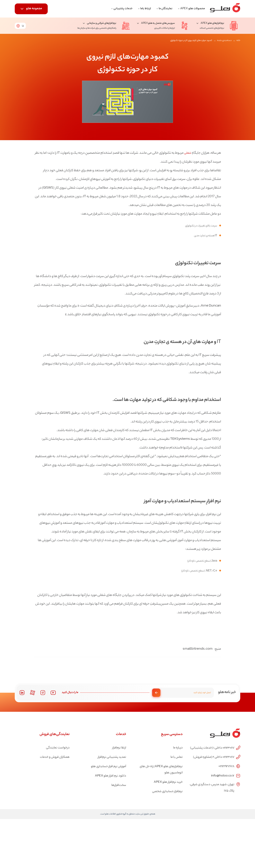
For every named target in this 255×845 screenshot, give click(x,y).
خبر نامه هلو (227, 692)
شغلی (187, 153)
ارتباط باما (145, 8)
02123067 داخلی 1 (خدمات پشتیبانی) (212, 748)
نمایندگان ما (165, 8)
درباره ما (178, 747)
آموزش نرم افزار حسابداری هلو (108, 766)
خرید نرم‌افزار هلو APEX (168, 782)
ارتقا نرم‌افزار (119, 747)
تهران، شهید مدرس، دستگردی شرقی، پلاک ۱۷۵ (212, 787)
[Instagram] (42, 692)
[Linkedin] (22, 692)
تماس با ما (177, 757)
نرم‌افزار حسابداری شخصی (167, 791)
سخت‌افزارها (118, 785)
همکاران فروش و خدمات (55, 757)
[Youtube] (53, 692)
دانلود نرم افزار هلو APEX (110, 776)
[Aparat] (32, 692)
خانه (238, 40)
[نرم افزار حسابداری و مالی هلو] (225, 8)
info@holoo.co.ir (222, 775)
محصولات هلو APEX (192, 8)
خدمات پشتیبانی (123, 8)
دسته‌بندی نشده (224, 40)
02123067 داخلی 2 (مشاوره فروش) (213, 757)
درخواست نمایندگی (58, 747)
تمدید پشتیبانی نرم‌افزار (112, 757)
